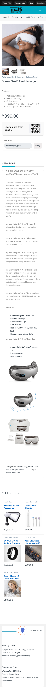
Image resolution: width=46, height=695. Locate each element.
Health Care (30, 17)
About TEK (7, 3)
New (31, 3)
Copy (37, 146)
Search (40, 10)
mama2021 (16, 473)
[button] (42, 26)
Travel (35, 77)
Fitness (15, 17)
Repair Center (20, 3)
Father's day (6, 77)
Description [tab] (8, 163)
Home (4, 17)
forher (8, 473)
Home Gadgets (26, 77)
